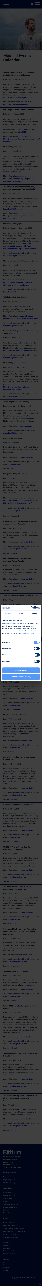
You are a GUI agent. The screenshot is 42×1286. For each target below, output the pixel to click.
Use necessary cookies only (21, 677)
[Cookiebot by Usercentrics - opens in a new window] (31, 607)
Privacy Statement (27, 633)
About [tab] (34, 613)
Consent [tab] (7, 613)
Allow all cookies (21, 670)
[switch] (37, 648)
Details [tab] (21, 613)
